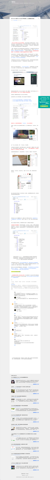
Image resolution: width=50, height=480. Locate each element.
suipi (15, 329)
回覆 (14, 313)
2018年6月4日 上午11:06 (19, 329)
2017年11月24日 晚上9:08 (23, 309)
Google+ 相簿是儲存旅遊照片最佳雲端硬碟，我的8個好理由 (20, 453)
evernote (23, 281)
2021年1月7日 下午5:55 (18, 339)
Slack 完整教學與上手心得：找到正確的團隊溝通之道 (19, 377)
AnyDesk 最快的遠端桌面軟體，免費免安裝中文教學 (19, 444)
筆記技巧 (16, 281)
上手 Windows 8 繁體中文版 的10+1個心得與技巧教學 (19, 463)
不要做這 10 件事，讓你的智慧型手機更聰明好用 (18, 396)
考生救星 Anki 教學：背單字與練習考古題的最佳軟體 (19, 424)
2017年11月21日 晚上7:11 (19, 292)
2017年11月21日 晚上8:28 (23, 297)
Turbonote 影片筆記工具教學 (16, 271)
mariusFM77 (26, 475)
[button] (38, 18)
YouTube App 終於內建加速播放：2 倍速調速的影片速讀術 (22, 99)
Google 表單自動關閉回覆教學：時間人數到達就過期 (19, 405)
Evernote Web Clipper (25, 66)
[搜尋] (39, 2)
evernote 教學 (28, 281)
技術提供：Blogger (25, 473)
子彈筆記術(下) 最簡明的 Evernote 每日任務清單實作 (28, 268)
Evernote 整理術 (33, 281)
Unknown (15, 322)
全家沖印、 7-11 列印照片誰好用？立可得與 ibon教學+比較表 (20, 386)
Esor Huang (18, 297)
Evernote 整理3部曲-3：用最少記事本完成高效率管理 (20, 269)
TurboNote (24, 123)
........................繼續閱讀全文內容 (34, 384)
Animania (15, 303)
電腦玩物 (13, 1)
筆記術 (20, 281)
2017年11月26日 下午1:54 (19, 315)
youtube (13, 283)
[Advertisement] (25, 10)
